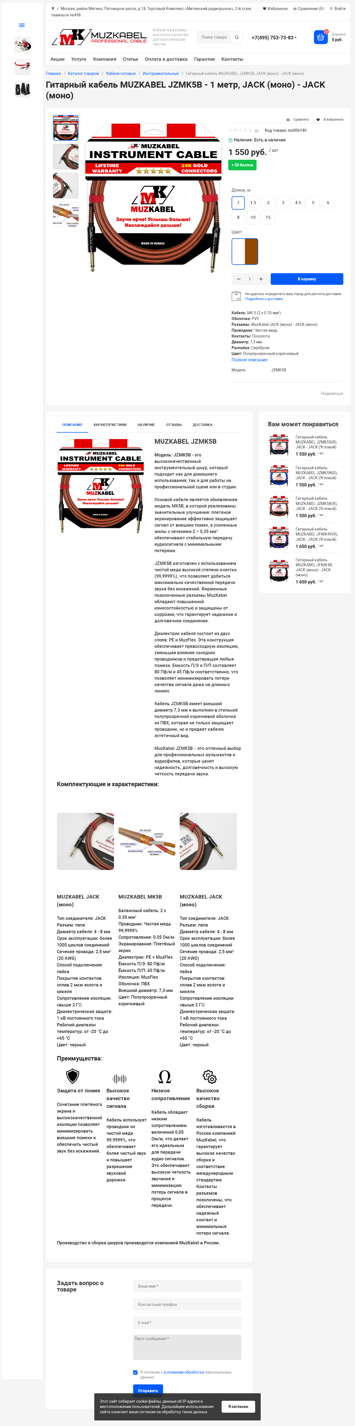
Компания (104, 59)
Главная (53, 73)
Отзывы (174, 425)
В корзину (307, 279)
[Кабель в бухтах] (20, 44)
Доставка (202, 425)
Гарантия (204, 59)
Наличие (146, 425)
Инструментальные (161, 73)
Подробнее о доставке (264, 299)
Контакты (232, 59)
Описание (72, 425)
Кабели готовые (121, 73)
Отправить (148, 1391)
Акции (57, 59)
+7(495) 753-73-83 (272, 37)
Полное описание (249, 359)
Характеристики (109, 425)
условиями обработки (184, 1372)
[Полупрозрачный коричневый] (245, 251)
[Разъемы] (20, 89)
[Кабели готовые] (20, 67)
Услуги (79, 59)
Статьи (130, 59)
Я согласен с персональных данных (186, 1374)
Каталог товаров (83, 73)
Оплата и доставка (166, 59)
